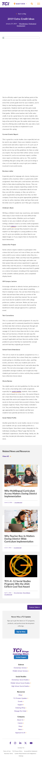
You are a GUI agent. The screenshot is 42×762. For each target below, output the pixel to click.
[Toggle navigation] (38, 4)
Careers (20, 723)
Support (20, 705)
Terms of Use (7, 751)
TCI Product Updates (20, 698)
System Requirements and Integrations (25, 753)
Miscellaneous (23, 24)
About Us (20, 720)
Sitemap (21, 756)
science (13, 226)
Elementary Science (20, 668)
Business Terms (8, 753)
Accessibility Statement (30, 751)
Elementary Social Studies (20, 680)
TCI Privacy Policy (17, 751)
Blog (20, 695)
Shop (20, 726)
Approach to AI (20, 733)
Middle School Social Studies (20, 683)
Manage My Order (20, 711)
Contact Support (21, 657)
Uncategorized (18, 502)
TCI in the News (18, 593)
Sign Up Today (21, 632)
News (20, 729)
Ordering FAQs (20, 708)
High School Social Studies (20, 686)
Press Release (26, 593)
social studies (16, 391)
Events (20, 701)
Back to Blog (22, 14)
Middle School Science (20, 671)
